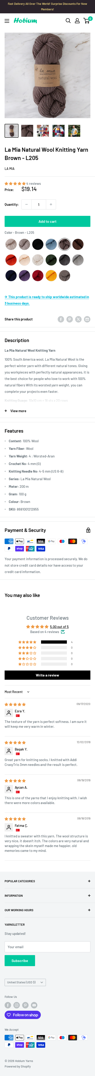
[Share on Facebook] (61, 319)
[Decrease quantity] (26, 204)
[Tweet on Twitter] (78, 319)
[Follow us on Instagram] (16, 1005)
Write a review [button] (47, 675)
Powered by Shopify (18, 1066)
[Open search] (68, 20)
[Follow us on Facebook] (8, 1005)
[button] (15, 183)
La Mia (10, 169)
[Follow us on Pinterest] (25, 1005)
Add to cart (47, 221)
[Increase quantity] (51, 204)
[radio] (11, 244)
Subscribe (20, 960)
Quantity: (12, 204)
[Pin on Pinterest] (69, 319)
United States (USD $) (21, 982)
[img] (15, 704)
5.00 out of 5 (59, 627)
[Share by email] (87, 319)
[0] (86, 20)
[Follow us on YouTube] (34, 1005)
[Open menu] (7, 21)
